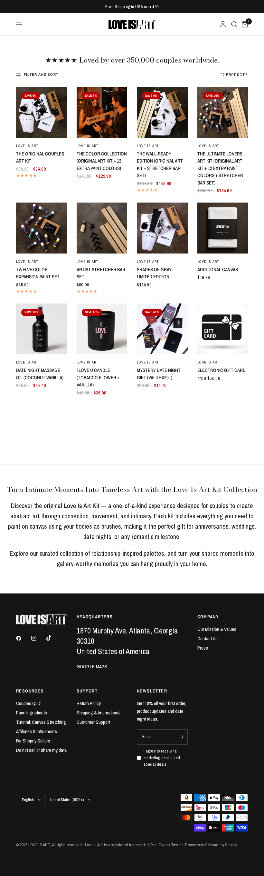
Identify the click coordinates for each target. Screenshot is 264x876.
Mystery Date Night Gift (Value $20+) (159, 374)
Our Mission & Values (216, 629)
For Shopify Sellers (33, 740)
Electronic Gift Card (221, 370)
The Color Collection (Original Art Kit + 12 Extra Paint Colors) (102, 161)
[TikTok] (53, 638)
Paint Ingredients (31, 712)
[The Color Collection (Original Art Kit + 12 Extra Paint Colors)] (102, 112)
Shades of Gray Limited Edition (154, 273)
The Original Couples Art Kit (40, 157)
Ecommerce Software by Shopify (211, 845)
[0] (244, 24)
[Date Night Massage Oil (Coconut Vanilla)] (41, 329)
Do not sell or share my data (41, 750)
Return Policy (89, 703)
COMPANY (208, 616)
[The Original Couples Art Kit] (41, 112)
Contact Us (207, 638)
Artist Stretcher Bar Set (101, 273)
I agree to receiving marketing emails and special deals (162, 757)
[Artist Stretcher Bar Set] (102, 228)
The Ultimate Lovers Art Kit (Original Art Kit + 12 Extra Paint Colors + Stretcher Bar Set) (220, 168)
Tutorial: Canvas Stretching (41, 722)
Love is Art (27, 146)
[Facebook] (23, 638)
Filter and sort (41, 74)
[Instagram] (38, 638)
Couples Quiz (28, 703)
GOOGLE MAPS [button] (92, 666)
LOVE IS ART (27, 362)
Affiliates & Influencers (36, 731)
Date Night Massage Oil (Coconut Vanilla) (39, 374)
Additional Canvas (217, 269)
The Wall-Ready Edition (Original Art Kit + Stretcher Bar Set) (160, 164)
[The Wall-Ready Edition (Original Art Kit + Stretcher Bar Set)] (162, 112)
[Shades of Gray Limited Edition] (162, 228)
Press (202, 647)
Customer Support (93, 722)
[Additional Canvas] (222, 228)
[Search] (234, 24)
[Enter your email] (181, 737)
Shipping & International (98, 712)
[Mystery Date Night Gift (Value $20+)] (162, 329)
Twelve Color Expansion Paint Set (38, 273)
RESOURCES (30, 691)
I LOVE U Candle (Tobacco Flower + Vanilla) (98, 377)
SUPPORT (87, 691)
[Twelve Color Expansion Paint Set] (41, 228)
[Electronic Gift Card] (222, 329)
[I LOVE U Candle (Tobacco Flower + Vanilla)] (102, 329)
